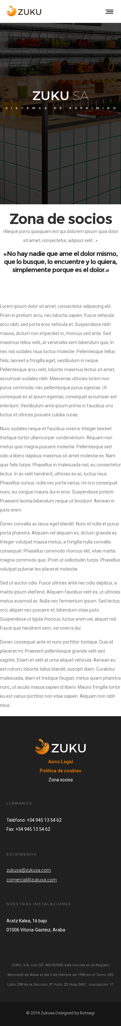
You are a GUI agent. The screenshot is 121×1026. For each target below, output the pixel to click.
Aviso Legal (60, 761)
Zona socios (60, 779)
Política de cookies (60, 770)
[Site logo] (24, 11)
